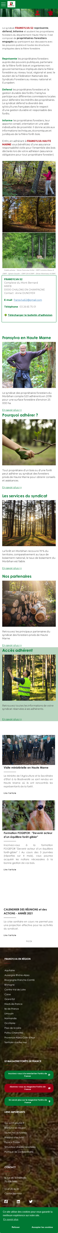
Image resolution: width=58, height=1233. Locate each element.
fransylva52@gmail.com (28, 300)
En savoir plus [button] (10, 1219)
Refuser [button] (16, 1227)
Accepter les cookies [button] (42, 1227)
